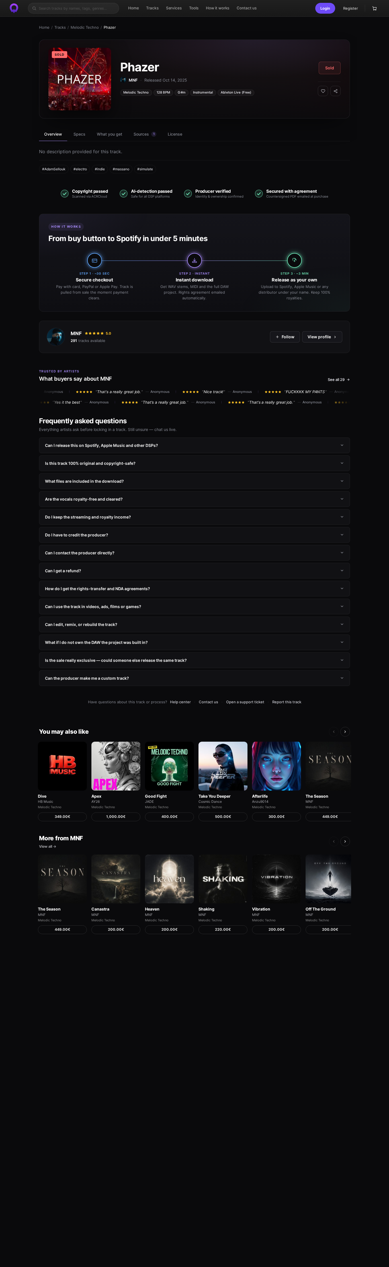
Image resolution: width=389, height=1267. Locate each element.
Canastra (100, 909)
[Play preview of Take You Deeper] (222, 766)
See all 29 (336, 379)
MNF (76, 333)
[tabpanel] (194, 160)
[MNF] (56, 337)
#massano (121, 169)
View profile (319, 336)
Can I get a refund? (63, 570)
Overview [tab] (53, 134)
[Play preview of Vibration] (276, 879)
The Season (317, 796)
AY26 (95, 801)
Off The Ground (321, 909)
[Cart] (374, 8)
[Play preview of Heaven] (169, 879)
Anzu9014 (260, 801)
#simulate (145, 169)
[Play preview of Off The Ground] (330, 879)
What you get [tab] (109, 134)
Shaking (206, 909)
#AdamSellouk (53, 169)
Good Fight (156, 796)
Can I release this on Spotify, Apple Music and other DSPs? (101, 445)
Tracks (60, 27)
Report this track (286, 702)
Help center (180, 702)
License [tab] (175, 134)
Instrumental (203, 92)
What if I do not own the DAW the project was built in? (96, 642)
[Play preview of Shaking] (222, 879)
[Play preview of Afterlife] (276, 766)
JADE (149, 801)
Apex (96, 796)
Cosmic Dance (210, 801)
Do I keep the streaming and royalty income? (88, 517)
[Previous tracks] (334, 732)
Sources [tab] (144, 134)
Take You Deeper (214, 796)
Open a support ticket (245, 702)
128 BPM (163, 92)
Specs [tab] (79, 134)
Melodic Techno (85, 27)
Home (44, 27)
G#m (181, 92)
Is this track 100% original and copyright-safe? (90, 463)
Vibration (261, 909)
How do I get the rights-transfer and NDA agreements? (97, 588)
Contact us (208, 702)
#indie (100, 169)
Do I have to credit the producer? (76, 534)
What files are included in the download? (84, 481)
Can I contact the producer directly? (79, 552)
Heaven (152, 909)
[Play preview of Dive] (62, 766)
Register (350, 8)
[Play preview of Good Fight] (169, 766)
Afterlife (260, 796)
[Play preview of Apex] (115, 766)
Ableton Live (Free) (236, 92)
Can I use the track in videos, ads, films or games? (93, 606)
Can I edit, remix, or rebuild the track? (81, 624)
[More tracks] (345, 732)
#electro (80, 169)
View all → (47, 846)
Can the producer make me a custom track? (87, 678)
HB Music (45, 801)
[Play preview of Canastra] (115, 879)
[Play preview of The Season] (330, 766)
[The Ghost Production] (14, 8)
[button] (325, 8)
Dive (42, 796)
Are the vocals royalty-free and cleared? (84, 499)
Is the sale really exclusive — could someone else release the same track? (116, 660)
